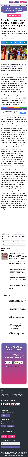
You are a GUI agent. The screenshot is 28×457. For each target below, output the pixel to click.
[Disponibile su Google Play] (19, 362)
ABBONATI (22, 2)
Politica (11, 6)
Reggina (22, 6)
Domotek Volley (5, 241)
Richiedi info (5, 415)
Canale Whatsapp (17, 234)
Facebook (10, 426)
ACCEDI (13, 436)
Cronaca (17, 6)
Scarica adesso (14, 15)
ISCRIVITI (11, 447)
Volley (23, 241)
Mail (4, 426)
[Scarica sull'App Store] (8, 362)
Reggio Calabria (15, 241)
